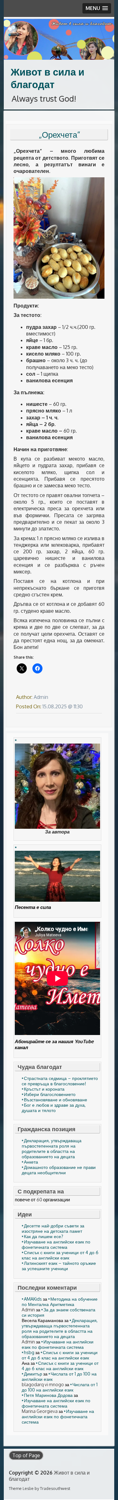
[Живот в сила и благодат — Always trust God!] (59, 39)
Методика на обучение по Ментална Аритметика (60, 1301)
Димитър (33, 1373)
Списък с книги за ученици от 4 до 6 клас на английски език (60, 1255)
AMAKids (33, 1299)
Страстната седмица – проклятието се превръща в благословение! (60, 1081)
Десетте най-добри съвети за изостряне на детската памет (53, 1228)
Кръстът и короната (44, 1089)
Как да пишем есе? (43, 1236)
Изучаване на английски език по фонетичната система (56, 1244)
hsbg (29, 1352)
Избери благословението (50, 1094)
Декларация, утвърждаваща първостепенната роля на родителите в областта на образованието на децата (51, 1148)
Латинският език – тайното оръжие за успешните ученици (59, 1265)
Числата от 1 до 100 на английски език (60, 1387)
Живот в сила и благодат (47, 77)
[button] (96, 8)
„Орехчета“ (59, 135)
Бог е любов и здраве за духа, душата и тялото (54, 1107)
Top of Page (26, 1455)
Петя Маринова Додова (48, 1395)
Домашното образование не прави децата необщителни (59, 1170)
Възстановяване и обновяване (55, 1099)
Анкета (31, 1162)
